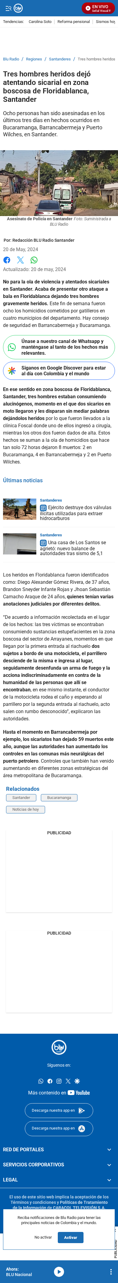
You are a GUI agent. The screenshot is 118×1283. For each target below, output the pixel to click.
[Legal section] (109, 1180)
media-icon (59, 1272)
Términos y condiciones (33, 1202)
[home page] (59, 1047)
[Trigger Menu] (8, 8)
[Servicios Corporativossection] (109, 1165)
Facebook (7, 263)
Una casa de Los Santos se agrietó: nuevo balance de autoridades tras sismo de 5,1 (73, 548)
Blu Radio (11, 59)
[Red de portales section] (109, 1149)
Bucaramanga (59, 797)
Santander (21, 797)
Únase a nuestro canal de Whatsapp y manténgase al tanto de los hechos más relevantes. (64, 347)
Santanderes (60, 59)
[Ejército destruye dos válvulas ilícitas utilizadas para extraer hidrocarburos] (19, 509)
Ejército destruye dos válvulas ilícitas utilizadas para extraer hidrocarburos (75, 513)
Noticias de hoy (25, 809)
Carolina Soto (40, 22)
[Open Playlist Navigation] (111, 1272)
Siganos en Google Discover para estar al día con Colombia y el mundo (63, 370)
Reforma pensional (73, 22)
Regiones (34, 59)
